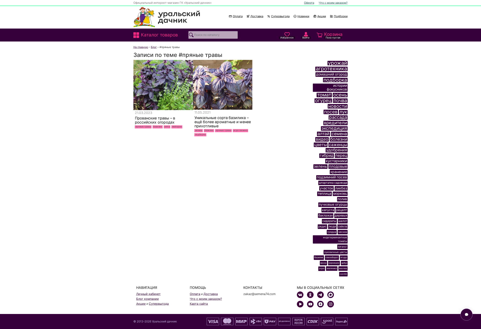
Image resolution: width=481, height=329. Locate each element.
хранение (338, 172)
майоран (177, 126)
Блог (154, 47)
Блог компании (147, 299)
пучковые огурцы (333, 204)
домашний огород (331, 74)
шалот (342, 221)
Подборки (341, 16)
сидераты (329, 221)
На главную (140, 47)
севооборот (331, 257)
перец (341, 155)
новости (337, 106)
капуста (328, 210)
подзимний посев (332, 177)
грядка (331, 231)
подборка (200, 134)
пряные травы (143, 126)
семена (339, 134)
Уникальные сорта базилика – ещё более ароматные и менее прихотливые (222, 122)
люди (332, 226)
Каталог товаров (159, 35)
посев (330, 112)
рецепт (341, 210)
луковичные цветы (335, 252)
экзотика (343, 268)
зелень (198, 130)
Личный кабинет (148, 294)
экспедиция (334, 128)
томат (324, 95)
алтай (324, 134)
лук (343, 112)
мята (167, 126)
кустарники (336, 161)
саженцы (338, 145)
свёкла (342, 226)
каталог (342, 246)
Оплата (238, 16)
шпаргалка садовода (333, 182)
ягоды (343, 257)
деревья (341, 215)
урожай (337, 63)
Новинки (301, 16)
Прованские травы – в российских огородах (155, 120)
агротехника (240, 130)
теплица (324, 193)
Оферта (309, 3)
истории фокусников (337, 87)
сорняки (343, 274)
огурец (323, 100)
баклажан (325, 215)
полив (342, 199)
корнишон (334, 263)
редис (322, 226)
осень (340, 95)
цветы (320, 145)
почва (340, 100)
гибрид (326, 155)
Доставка (256, 16)
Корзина (333, 35)
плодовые (338, 166)
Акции (321, 16)
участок (326, 188)
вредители (335, 123)
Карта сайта (199, 304)
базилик (157, 126)
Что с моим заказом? (333, 3)
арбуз (344, 263)
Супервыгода (280, 16)
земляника (332, 268)
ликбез (341, 188)
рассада (338, 117)
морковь (340, 193)
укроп (321, 268)
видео (322, 139)
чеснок (342, 231)
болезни (338, 139)
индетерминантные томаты (335, 239)
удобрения (336, 150)
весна (323, 263)
